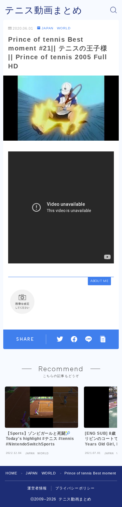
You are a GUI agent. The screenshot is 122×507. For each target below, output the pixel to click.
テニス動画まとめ (43, 10)
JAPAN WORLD (56, 28)
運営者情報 (37, 488)
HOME (11, 473)
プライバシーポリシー (75, 488)
